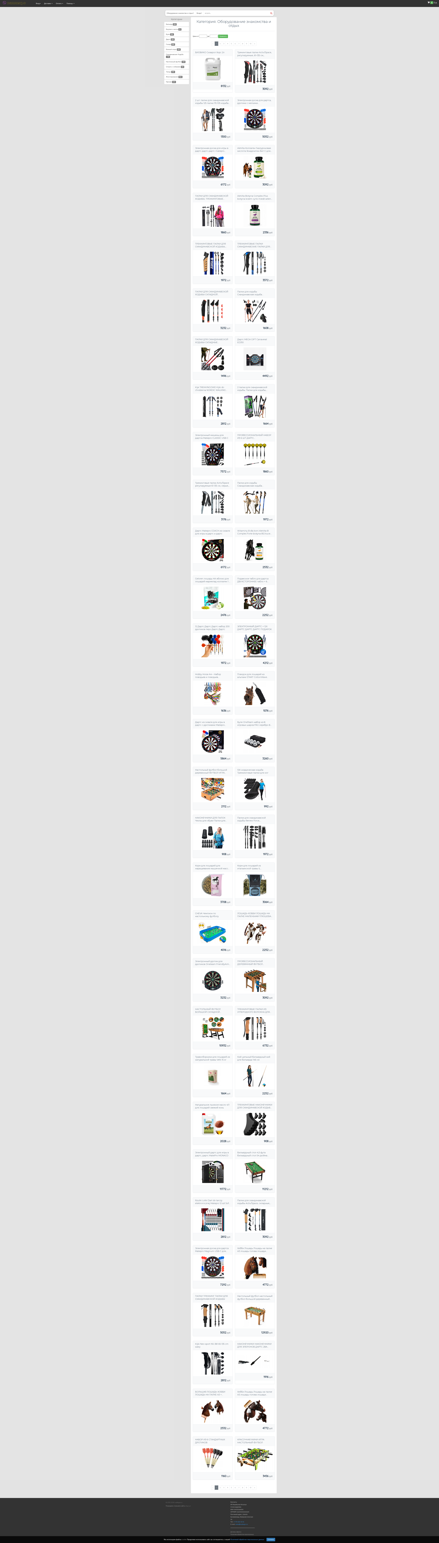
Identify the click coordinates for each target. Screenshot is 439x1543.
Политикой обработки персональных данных (247, 1539)
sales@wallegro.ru (241, 1524)
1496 (223, 375)
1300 (223, 136)
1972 (223, 280)
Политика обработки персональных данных (242, 1536)
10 (250, 44)
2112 (223, 806)
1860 (223, 232)
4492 (265, 375)
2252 (265, 615)
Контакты (233, 1502)
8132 (223, 86)
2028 (223, 1141)
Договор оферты (235, 1532)
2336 (266, 232)
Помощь (70, 3)
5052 (265, 136)
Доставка (47, 3)
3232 (223, 328)
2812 (223, 423)
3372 (266, 280)
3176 (223, 519)
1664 (266, 423)
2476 (223, 615)
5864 (223, 758)
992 (266, 806)
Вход (38, 3)
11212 (265, 1189)
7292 (223, 1284)
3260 (265, 758)
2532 (265, 567)
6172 (223, 184)
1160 (223, 1476)
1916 (266, 1376)
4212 (266, 663)
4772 (266, 1284)
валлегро (16, 3)
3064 (266, 902)
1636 (223, 710)
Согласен (271, 1539)
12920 (265, 1332)
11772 (223, 1189)
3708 (223, 902)
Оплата (59, 3)
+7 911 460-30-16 (239, 1522)
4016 (223, 950)
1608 (266, 328)
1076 (266, 710)
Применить (223, 36)
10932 (222, 1045)
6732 (266, 1045)
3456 (266, 1476)
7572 (223, 471)
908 (224, 854)
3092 (265, 88)
